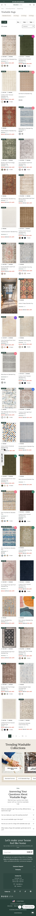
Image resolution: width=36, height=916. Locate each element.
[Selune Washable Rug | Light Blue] (9, 606)
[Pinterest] (30, 891)
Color (24, 22)
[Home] (18, 5)
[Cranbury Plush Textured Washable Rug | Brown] (27, 500)
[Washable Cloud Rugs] (12, 762)
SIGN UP (29, 852)
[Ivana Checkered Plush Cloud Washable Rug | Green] (9, 465)
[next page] (26, 736)
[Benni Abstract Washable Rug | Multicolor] (27, 606)
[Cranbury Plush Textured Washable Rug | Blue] (27, 570)
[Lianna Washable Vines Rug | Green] (27, 536)
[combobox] (28, 26)
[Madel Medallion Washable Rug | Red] (9, 116)
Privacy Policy (16, 905)
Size (18, 22)
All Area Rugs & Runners (10, 8)
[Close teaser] (5, 450)
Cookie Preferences (18, 912)
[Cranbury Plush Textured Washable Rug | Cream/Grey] (27, 362)
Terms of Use (9, 905)
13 (22, 736)
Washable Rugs (20, 8)
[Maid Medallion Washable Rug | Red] (9, 184)
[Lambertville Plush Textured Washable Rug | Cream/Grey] (9, 709)
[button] (4, 22)
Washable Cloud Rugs (12, 769)
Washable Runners (10, 778)
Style (31, 22)
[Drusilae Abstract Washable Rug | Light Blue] (27, 432)
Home (2, 8)
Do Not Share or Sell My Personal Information (18, 909)
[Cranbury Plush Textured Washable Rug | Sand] (27, 217)
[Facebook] (20, 891)
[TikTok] (25, 891)
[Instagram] (14, 891)
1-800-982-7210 (18, 878)
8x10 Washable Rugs (24, 778)
